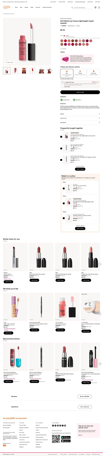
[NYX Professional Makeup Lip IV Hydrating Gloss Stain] (15, 361)
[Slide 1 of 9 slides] (6, 70)
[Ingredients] (80, 122)
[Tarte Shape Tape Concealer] (15, 312)
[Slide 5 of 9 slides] (41, 70)
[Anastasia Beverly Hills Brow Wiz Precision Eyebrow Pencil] (41, 310)
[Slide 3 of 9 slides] (24, 70)
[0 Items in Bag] (99, 7)
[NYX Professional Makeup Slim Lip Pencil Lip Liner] (41, 361)
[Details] (80, 114)
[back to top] (98, 451)
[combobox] (80, 36)
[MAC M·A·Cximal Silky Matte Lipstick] (67, 260)
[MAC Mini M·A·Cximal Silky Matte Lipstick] (67, 360)
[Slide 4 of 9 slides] (32, 70)
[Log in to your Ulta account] (95, 7)
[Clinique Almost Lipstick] (15, 261)
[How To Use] (80, 118)
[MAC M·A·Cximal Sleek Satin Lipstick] (41, 260)
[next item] (51, 70)
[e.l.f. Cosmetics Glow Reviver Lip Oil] (67, 310)
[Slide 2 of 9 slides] (15, 70)
